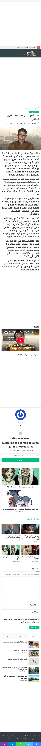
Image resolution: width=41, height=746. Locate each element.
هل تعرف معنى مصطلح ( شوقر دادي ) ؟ (11, 558)
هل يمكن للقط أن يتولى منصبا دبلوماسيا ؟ (30, 558)
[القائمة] (2, 54)
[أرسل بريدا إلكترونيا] (32, 123)
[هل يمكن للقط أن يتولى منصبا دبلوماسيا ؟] (30, 550)
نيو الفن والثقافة (5, 735)
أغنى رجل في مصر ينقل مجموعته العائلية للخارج (13, 537)
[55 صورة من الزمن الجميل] (34, 653)
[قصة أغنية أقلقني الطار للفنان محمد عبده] (34, 644)
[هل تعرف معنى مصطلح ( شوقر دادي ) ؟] (11, 550)
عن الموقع (25, 738)
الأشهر (34, 636)
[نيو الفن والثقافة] (28, 53)
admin (35, 123)
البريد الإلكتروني (34, 604)
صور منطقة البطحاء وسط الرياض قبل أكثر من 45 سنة (15, 677)
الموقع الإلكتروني (35, 612)
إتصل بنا (9, 738)
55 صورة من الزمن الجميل (20, 650)
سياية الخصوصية (17, 738)
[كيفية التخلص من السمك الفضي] (34, 661)
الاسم (37, 597)
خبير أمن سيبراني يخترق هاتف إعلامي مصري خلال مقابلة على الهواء (30, 538)
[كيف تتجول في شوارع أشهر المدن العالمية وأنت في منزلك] (34, 670)
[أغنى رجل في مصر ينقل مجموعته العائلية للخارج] (11, 529)
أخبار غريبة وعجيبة (27, 108)
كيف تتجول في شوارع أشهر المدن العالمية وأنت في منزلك (14, 668)
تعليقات (7, 636)
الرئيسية (35, 108)
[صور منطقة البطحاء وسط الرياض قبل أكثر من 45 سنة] (34, 678)
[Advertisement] (20, 22)
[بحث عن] (39, 54)
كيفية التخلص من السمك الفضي (17, 659)
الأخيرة (21, 636)
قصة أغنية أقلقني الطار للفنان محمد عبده (15, 642)
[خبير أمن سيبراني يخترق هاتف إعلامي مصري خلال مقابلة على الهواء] (30, 529)
